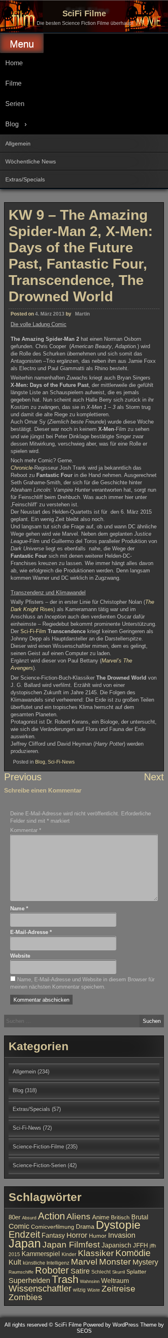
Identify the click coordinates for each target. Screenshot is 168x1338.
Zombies (25, 1297)
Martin (82, 314)
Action (51, 1216)
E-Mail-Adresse (31, 932)
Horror (76, 1235)
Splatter (136, 1272)
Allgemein (18, 143)
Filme (13, 83)
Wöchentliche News (30, 161)
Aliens (78, 1216)
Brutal (139, 1217)
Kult (15, 1262)
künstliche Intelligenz (46, 1263)
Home (14, 63)
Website (20, 956)
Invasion (121, 1235)
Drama (85, 1226)
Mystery (145, 1262)
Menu (22, 43)
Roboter (52, 1270)
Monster (115, 1262)
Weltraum (115, 1280)
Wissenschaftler (40, 1288)
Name (19, 908)
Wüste (93, 1289)
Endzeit (24, 1234)
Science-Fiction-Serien (39, 1165)
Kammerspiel (41, 1253)
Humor (97, 1236)
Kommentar (25, 830)
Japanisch (116, 1245)
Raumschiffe (21, 1272)
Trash (65, 1279)
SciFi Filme (84, 13)
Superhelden (29, 1280)
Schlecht (101, 1272)
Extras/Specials (25, 179)
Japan (25, 1243)
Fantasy (53, 1235)
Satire (80, 1271)
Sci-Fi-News (61, 762)
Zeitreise (118, 1289)
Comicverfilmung (52, 1227)
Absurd (29, 1217)
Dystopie (118, 1225)
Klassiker (96, 1253)
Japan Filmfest (71, 1244)
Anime (100, 1217)
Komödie (132, 1253)
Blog (12, 124)
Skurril (118, 1272)
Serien (14, 103)
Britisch (120, 1217)
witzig (79, 1290)
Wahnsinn (89, 1281)
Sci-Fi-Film (34, 631)
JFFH (140, 1245)
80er (14, 1217)
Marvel (84, 1262)
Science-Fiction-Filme (38, 1147)
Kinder (69, 1254)
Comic (19, 1226)
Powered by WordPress (111, 1325)
